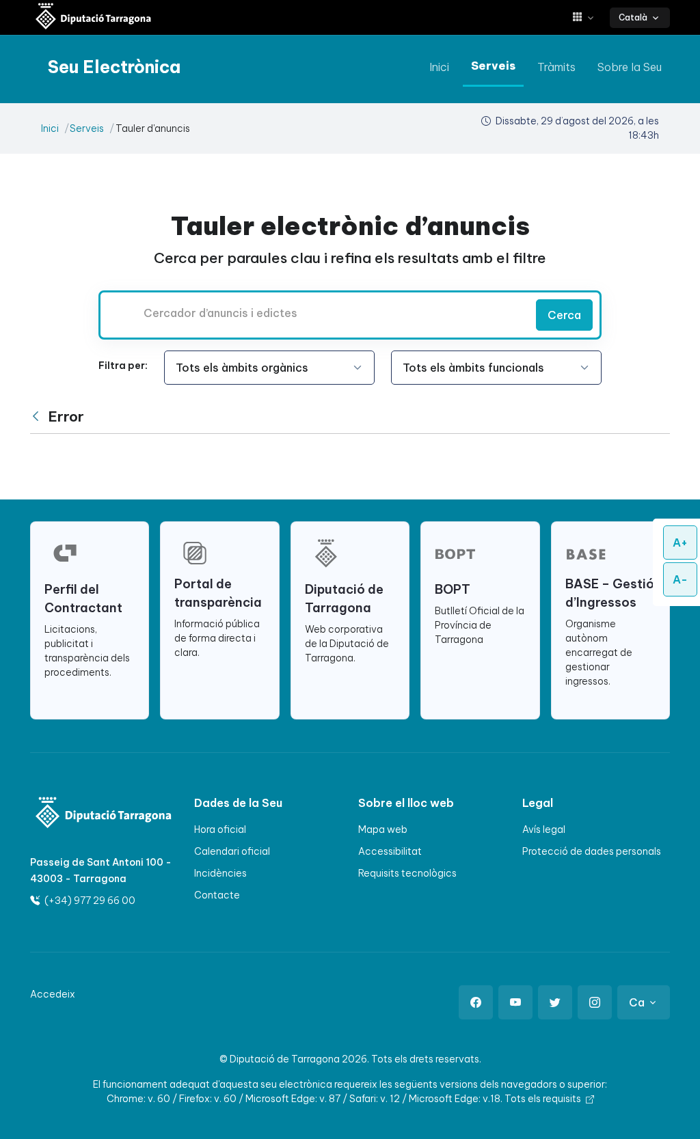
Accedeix (52, 994)
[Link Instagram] (595, 1002)
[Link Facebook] (476, 1002)
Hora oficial (220, 829)
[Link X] (555, 1002)
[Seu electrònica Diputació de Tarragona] (93, 17)
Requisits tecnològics (407, 873)
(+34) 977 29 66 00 (88, 900)
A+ (680, 542)
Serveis (493, 65)
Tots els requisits (543, 1099)
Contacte (217, 895)
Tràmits (556, 67)
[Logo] (79, 814)
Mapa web (382, 829)
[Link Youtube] (515, 1002)
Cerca (564, 315)
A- (680, 579)
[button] (588, 17)
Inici (439, 67)
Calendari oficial (232, 851)
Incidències (220, 873)
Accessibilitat (390, 851)
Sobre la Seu (629, 67)
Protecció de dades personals (591, 851)
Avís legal (543, 829)
